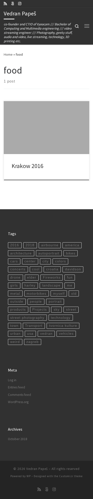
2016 (14, 245)
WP (29, 476)
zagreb (32, 342)
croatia (52, 269)
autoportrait (48, 253)
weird (15, 342)
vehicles (66, 333)
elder (31, 277)
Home (8, 54)
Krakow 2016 (27, 165)
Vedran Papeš (37, 469)
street (71, 309)
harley (29, 285)
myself (59, 293)
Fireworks (52, 277)
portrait (55, 301)
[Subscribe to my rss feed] (5, 3)
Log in (12, 380)
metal (15, 293)
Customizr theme (71, 476)
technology (60, 318)
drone (15, 277)
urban (15, 333)
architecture (21, 253)
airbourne (50, 245)
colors (60, 261)
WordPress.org (18, 402)
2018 (30, 245)
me (69, 285)
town (14, 326)
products (18, 309)
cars (14, 261)
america (72, 245)
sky (57, 309)
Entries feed (16, 387)
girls (14, 285)
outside (16, 301)
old (74, 293)
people (36, 301)
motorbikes (36, 293)
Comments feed (19, 395)
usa (30, 333)
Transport (33, 326)
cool (35, 269)
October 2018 (17, 439)
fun (70, 277)
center (30, 261)
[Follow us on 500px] (12, 3)
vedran (46, 333)
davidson (73, 269)
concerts (18, 269)
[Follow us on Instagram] (19, 3)
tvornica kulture (63, 326)
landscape (51, 285)
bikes (70, 253)
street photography (27, 318)
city (45, 261)
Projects (39, 309)
